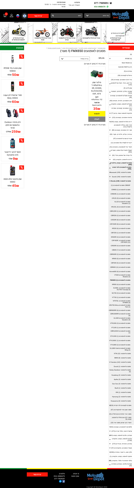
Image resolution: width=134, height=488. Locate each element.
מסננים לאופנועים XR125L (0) (120, 207)
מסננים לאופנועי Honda (54, 48)
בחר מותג (106, 15)
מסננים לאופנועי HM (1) (123, 392)
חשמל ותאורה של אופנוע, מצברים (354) (121, 151)
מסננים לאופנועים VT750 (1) (121, 297)
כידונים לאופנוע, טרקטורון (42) (122, 159)
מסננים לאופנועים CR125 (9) (121, 198)
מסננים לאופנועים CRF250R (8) (120, 224)
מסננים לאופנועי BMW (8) (122, 358)
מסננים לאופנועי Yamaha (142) (121, 362)
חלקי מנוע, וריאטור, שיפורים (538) (121, 452)
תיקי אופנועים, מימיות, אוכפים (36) (121, 100)
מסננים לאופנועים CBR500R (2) (120, 254)
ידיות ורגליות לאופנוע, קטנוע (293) (121, 121)
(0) (131, 54)
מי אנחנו (76, 474)
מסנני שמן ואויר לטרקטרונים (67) (121, 410)
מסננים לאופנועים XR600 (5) (121, 258)
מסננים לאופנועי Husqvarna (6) (121, 401)
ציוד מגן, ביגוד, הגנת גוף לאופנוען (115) (121, 83)
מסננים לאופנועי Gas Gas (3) (121, 384)
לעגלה (96, 119)
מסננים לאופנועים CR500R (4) (120, 245)
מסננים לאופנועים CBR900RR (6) (119, 310)
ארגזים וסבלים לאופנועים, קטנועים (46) (121, 96)
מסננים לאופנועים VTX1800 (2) (120, 345)
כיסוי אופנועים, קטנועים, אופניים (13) (122, 109)
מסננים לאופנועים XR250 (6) (121, 228)
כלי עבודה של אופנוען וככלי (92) (122, 155)
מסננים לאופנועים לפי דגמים (69, 48)
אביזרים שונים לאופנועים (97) (122, 138)
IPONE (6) (128, 58)
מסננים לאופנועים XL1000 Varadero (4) (122, 319)
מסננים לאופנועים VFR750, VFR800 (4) (121, 301)
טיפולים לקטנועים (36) (125, 75)
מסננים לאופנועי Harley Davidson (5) (120, 370)
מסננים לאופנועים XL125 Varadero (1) (122, 202)
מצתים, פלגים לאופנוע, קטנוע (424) (120, 435)
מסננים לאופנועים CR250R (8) (120, 220)
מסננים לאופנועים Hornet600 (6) (119, 271)
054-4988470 (99, 6)
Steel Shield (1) (127, 63)
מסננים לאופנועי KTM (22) (122, 353)
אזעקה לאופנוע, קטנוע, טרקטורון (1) (121, 456)
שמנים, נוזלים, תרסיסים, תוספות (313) (121, 92)
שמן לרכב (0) (128, 88)
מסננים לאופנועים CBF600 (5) (120, 263)
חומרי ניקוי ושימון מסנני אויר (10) (121, 422)
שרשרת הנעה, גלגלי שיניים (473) (121, 431)
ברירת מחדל (84, 59)
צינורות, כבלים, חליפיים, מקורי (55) (121, 134)
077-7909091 (101, 3)
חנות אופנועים (101, 48)
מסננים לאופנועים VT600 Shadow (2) (122, 275)
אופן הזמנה (75, 476)
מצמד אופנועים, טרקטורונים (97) (121, 448)
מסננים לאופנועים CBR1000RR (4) (120, 314)
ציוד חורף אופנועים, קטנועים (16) (121, 79)
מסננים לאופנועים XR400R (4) (120, 237)
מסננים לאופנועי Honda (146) (121, 181)
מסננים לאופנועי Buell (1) (123, 388)
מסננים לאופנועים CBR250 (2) (120, 215)
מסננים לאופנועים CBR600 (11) (120, 267)
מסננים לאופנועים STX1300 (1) (120, 336)
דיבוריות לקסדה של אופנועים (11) (121, 143)
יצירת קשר (38, 16)
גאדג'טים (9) (128, 71)
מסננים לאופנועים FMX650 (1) (120, 280)
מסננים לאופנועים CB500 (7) (121, 250)
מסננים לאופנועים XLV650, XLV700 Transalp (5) (121, 288)
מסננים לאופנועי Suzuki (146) (121, 176)
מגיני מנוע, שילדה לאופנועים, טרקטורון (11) (123, 126)
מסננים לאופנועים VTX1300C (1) (119, 340)
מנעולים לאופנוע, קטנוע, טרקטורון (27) (121, 105)
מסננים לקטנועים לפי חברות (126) (120, 405)
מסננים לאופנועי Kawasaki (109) (120, 172)
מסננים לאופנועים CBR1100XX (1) (120, 332)
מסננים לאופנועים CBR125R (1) (120, 211)
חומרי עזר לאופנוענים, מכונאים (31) (121, 147)
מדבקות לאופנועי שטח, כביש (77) (121, 113)
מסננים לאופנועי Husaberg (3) (121, 375)
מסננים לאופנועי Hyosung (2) (121, 396)
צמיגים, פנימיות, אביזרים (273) (122, 444)
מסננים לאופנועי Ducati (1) (122, 366)
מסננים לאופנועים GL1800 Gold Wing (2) (120, 349)
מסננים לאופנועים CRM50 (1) (120, 189)
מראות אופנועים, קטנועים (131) (122, 117)
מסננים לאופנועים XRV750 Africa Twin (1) (119, 306)
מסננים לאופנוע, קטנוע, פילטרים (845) (121, 163)
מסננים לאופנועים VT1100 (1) (120, 327)
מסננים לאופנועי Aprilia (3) (122, 379)
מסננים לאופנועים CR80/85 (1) (120, 194)
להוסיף (97, 114)
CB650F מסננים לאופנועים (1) (120, 185)
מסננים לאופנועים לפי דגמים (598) (121, 168)
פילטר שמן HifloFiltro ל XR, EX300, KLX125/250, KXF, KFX (96, 88)
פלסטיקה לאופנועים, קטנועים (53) (121, 427)
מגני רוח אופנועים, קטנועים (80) (122, 130)
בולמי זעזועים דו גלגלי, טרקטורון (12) (120, 460)
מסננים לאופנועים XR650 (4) (121, 284)
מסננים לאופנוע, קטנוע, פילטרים (87, 48)
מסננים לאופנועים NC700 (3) (121, 293)
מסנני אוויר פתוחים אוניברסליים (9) (120, 414)
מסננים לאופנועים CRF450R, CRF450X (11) (121, 241)
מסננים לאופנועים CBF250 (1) (120, 233)
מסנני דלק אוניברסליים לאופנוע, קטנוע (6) (121, 418)
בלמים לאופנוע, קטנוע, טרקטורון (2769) (122, 439)
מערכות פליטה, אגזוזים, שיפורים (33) (121, 464)
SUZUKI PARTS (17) (125, 67)
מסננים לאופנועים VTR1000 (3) (120, 323)
